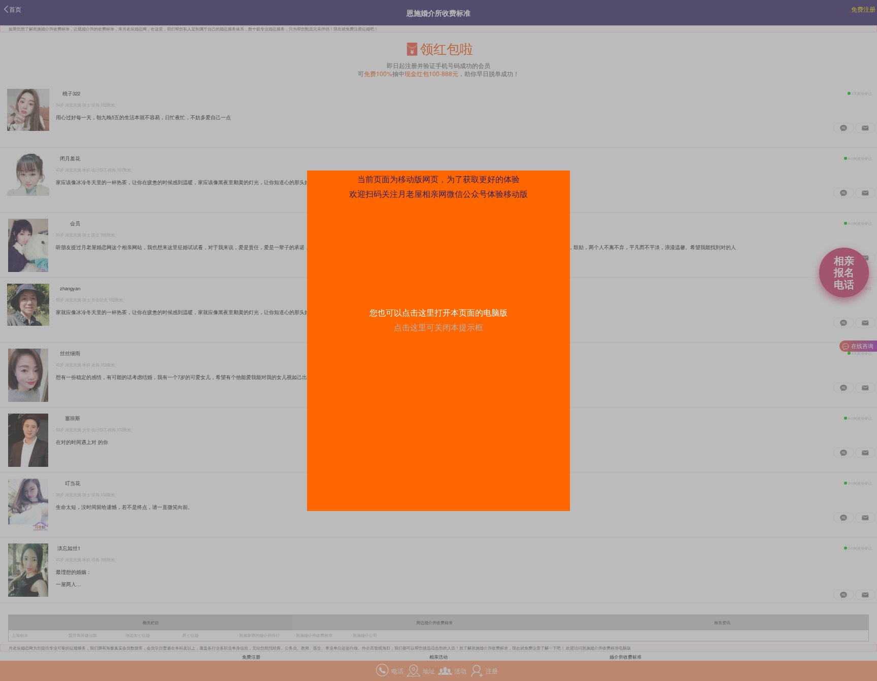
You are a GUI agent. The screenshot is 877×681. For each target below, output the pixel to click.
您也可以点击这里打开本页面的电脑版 (438, 312)
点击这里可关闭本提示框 (438, 327)
